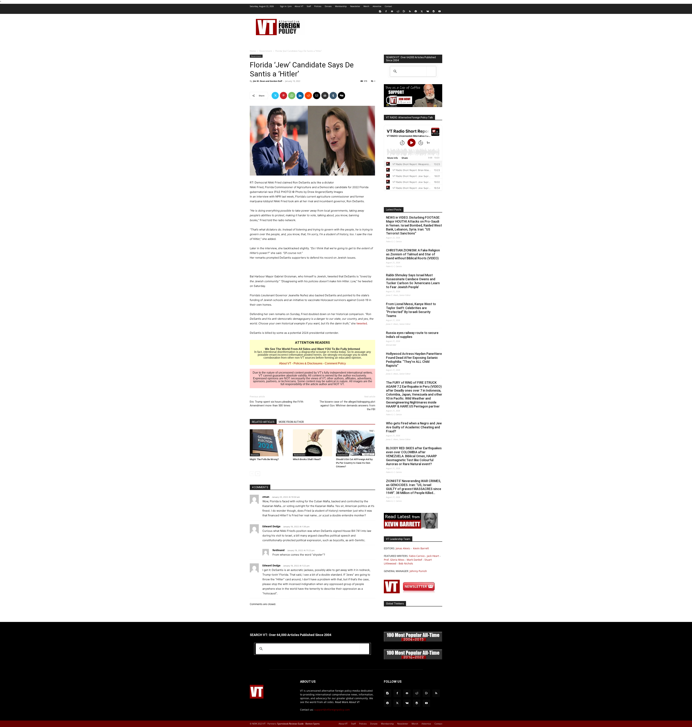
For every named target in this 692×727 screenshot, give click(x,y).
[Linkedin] (300, 95)
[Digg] (341, 95)
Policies (317, 6)
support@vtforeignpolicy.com (332, 709)
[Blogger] (380, 11)
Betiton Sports (312, 723)
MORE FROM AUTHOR (291, 421)
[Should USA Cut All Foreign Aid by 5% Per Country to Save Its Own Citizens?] (355, 442)
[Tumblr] (333, 95)
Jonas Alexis (403, 548)
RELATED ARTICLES (263, 421)
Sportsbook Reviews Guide (290, 723)
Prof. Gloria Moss (394, 559)
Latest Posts (393, 209)
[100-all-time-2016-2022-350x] (413, 658)
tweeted (361, 323)
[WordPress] (433, 11)
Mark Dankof (414, 559)
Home (253, 50)
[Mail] (392, 11)
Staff (309, 6)
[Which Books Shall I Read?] (312, 442)
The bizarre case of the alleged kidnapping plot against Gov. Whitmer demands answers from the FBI (347, 405)
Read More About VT (347, 702)
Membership (341, 6)
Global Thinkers (395, 603)
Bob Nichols (406, 563)
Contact (388, 6)
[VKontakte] (427, 11)
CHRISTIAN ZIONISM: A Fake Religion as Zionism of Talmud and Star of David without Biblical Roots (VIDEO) (413, 254)
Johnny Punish (418, 571)
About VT (299, 6)
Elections (255, 454)
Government (265, 50)
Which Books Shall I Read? (307, 459)
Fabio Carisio (417, 556)
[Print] (325, 95)
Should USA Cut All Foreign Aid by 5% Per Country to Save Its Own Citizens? (354, 463)
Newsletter (355, 6)
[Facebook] (386, 11)
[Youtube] (439, 11)
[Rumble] (404, 11)
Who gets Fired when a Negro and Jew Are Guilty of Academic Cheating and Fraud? (414, 427)
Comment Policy (335, 363)
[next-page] (258, 473)
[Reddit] (398, 11)
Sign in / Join (286, 6)
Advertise (377, 6)
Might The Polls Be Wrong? (264, 459)
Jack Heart (433, 556)
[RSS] (409, 11)
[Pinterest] (283, 95)
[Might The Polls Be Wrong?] (269, 442)
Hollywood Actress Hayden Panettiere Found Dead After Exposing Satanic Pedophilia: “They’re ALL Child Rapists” (414, 359)
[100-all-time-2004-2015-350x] (413, 640)
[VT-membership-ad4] (413, 106)
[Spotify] (415, 11)
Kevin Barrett (421, 548)
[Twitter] (421, 11)
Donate (328, 6)
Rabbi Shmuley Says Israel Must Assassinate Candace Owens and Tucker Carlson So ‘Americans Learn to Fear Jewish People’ (413, 281)
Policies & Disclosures (308, 363)
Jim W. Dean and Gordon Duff (267, 81)
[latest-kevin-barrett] (411, 527)
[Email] (316, 95)
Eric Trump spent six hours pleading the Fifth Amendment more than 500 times (276, 403)
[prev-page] (252, 473)
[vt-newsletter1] (411, 592)
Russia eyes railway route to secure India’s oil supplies (412, 335)
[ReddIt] (308, 95)
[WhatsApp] (291, 95)
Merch (366, 6)
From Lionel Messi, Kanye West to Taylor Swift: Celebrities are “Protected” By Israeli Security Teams (411, 310)
